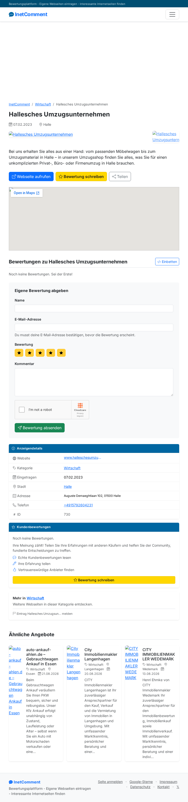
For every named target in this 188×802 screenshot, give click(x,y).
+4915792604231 (78, 505)
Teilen (122, 176)
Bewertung (24, 344)
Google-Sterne (141, 782)
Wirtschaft (43, 104)
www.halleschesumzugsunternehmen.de (83, 457)
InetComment (31, 14)
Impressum (168, 782)
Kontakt (163, 787)
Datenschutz (140, 787)
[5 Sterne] (61, 353)
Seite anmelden (110, 782)
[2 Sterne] (29, 353)
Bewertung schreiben (84, 176)
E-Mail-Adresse (28, 319)
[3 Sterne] (40, 353)
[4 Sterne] (51, 353)
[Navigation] (172, 14)
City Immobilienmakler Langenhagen (100, 654)
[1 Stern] (19, 353)
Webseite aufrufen (33, 176)
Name (19, 300)
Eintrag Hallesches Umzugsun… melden (44, 613)
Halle (68, 486)
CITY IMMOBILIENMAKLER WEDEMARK (158, 654)
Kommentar (24, 364)
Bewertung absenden (42, 427)
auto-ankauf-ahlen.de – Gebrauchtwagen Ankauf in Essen (42, 656)
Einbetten (169, 262)
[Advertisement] (94, 62)
